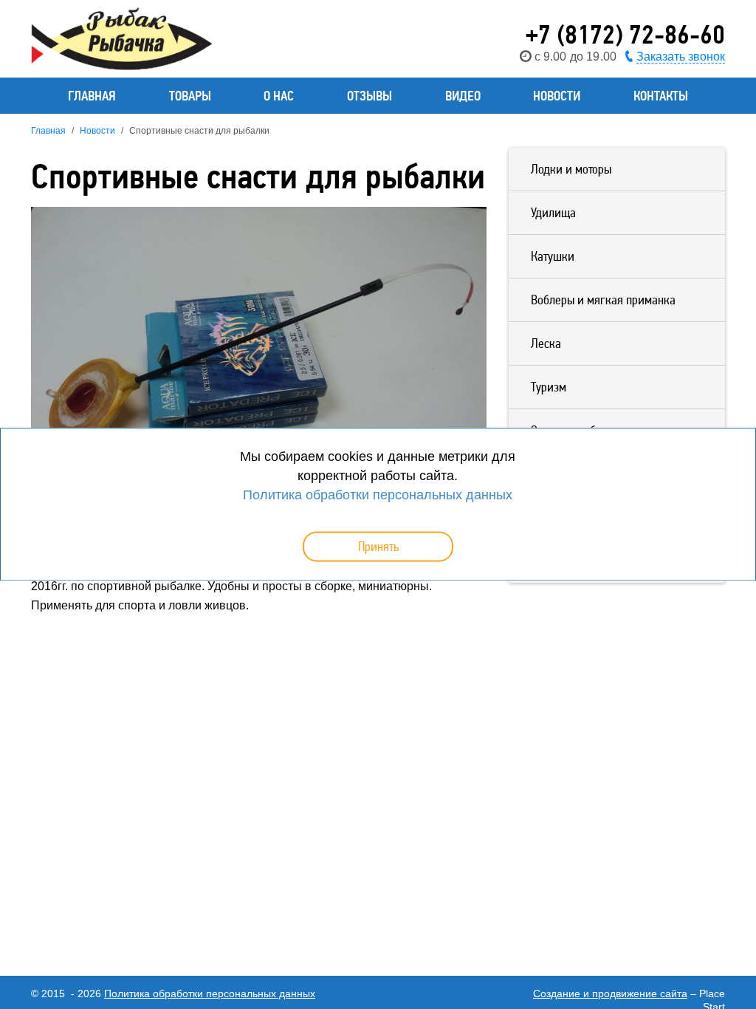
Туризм (548, 386)
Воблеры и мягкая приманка (603, 299)
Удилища (553, 212)
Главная (92, 95)
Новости (556, 95)
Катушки (552, 256)
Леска (546, 343)
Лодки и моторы (571, 169)
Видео (463, 95)
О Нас (279, 95)
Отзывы (369, 95)
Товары (190, 95)
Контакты (660, 95)
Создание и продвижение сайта (610, 993)
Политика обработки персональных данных (209, 993)
